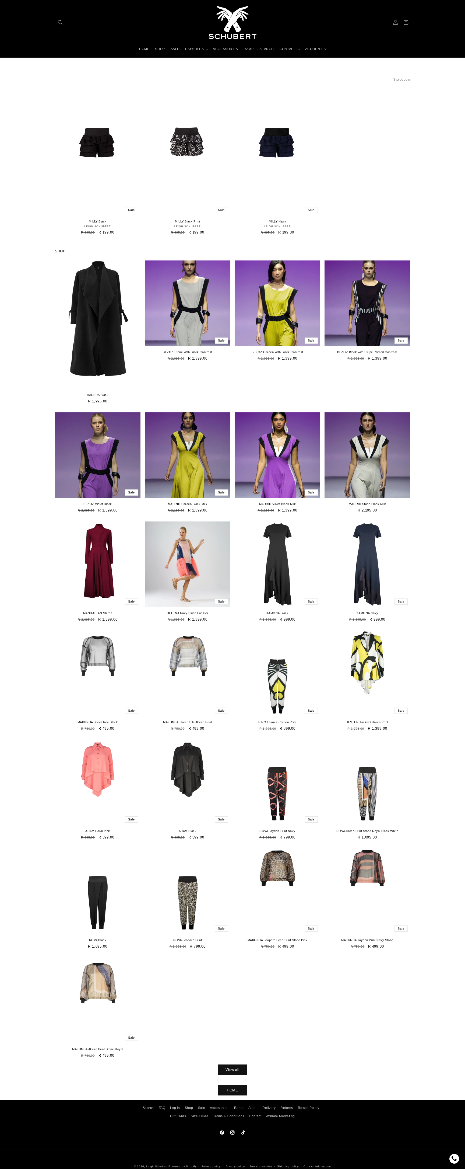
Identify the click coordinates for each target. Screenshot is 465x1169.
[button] (60, 22)
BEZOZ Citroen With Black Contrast (277, 352)
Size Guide (199, 1116)
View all (232, 1070)
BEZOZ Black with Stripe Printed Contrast (367, 352)
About (253, 1107)
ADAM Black (187, 831)
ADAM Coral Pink (97, 831)
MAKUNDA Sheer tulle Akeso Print (187, 722)
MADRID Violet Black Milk (277, 504)
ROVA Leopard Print (187, 940)
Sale (201, 1107)
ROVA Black (97, 940)
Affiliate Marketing (280, 1116)
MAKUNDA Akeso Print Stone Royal (97, 1049)
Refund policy (211, 1166)
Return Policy (308, 1107)
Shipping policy (287, 1166)
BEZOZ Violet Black (97, 504)
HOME (232, 1090)
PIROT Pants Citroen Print (277, 722)
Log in (175, 1107)
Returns (286, 1107)
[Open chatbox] (454, 1158)
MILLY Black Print (187, 221)
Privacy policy (235, 1166)
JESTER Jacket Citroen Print (367, 722)
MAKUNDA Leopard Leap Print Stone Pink (278, 940)
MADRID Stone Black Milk (367, 504)
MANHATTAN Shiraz (97, 613)
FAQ (162, 1107)
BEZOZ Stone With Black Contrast (187, 352)
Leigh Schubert (157, 1166)
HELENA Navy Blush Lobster (187, 613)
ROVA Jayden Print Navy (277, 831)
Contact (255, 1116)
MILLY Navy (277, 221)
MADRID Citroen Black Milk (187, 504)
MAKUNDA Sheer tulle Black (98, 722)
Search (148, 1107)
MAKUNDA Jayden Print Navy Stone (367, 940)
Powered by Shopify (182, 1166)
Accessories (219, 1107)
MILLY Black (98, 221)
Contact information (317, 1166)
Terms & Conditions (228, 1116)
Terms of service (261, 1166)
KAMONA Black (277, 613)
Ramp (239, 1107)
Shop (189, 1107)
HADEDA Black (97, 394)
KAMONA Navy (367, 613)
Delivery (269, 1107)
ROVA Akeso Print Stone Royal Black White (367, 831)
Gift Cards (178, 1116)
